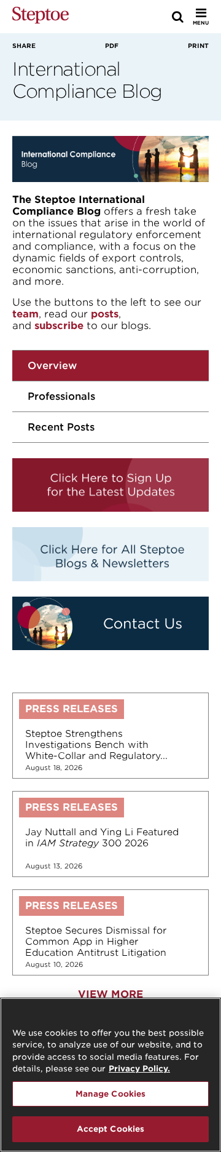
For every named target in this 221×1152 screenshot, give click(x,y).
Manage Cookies (111, 1093)
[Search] (178, 16)
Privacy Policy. (139, 1068)
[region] (110, 1075)
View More (110, 994)
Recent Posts (61, 427)
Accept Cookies (111, 1129)
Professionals (61, 396)
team (25, 314)
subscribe (58, 326)
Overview (52, 365)
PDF (111, 45)
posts (104, 314)
